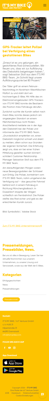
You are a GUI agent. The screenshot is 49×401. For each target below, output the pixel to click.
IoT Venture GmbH (31, 390)
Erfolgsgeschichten (12, 20)
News (5, 285)
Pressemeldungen (11, 289)
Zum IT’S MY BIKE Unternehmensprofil (22, 226)
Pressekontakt (11, 300)
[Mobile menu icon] (44, 5)
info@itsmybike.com (12, 335)
